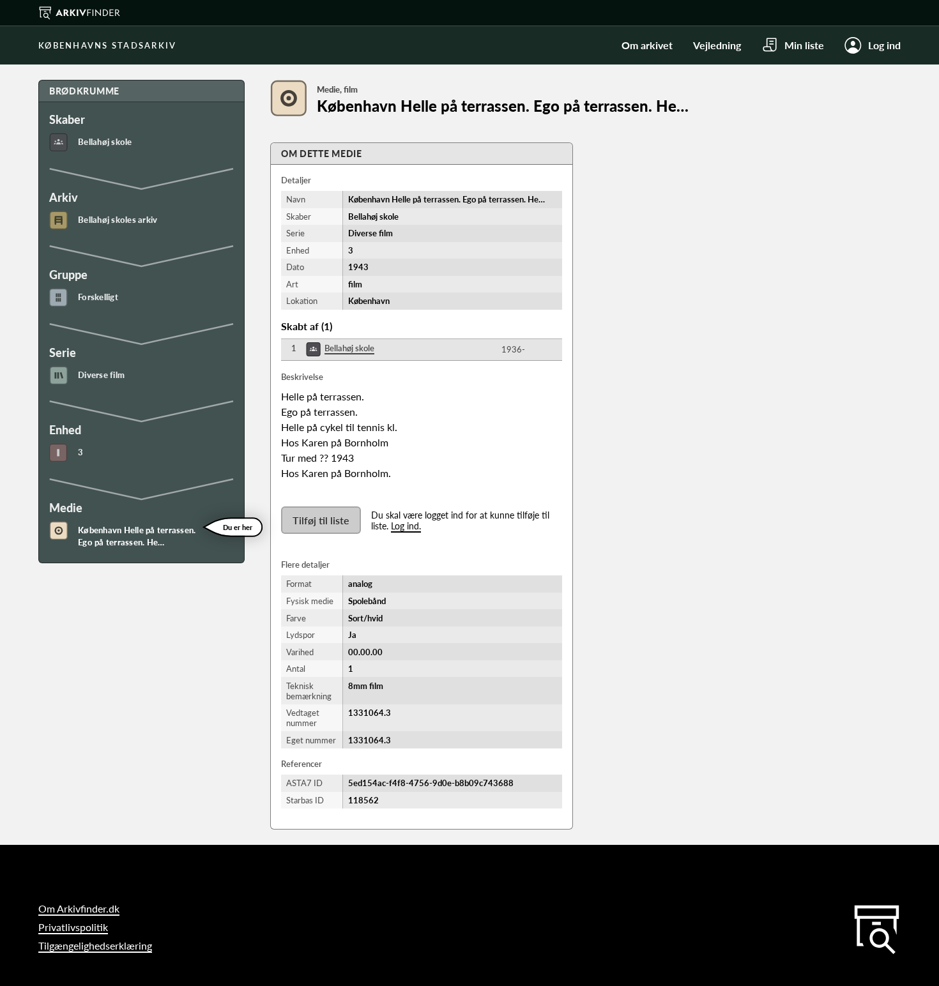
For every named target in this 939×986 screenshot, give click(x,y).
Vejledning (717, 45)
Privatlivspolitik (73, 927)
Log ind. (406, 525)
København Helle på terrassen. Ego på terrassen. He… (137, 536)
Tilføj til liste (321, 520)
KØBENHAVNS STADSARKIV (107, 45)
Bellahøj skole (105, 142)
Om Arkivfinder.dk (78, 908)
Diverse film (101, 375)
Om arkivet (647, 45)
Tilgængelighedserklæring (95, 945)
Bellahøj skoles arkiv (117, 220)
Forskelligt (98, 297)
